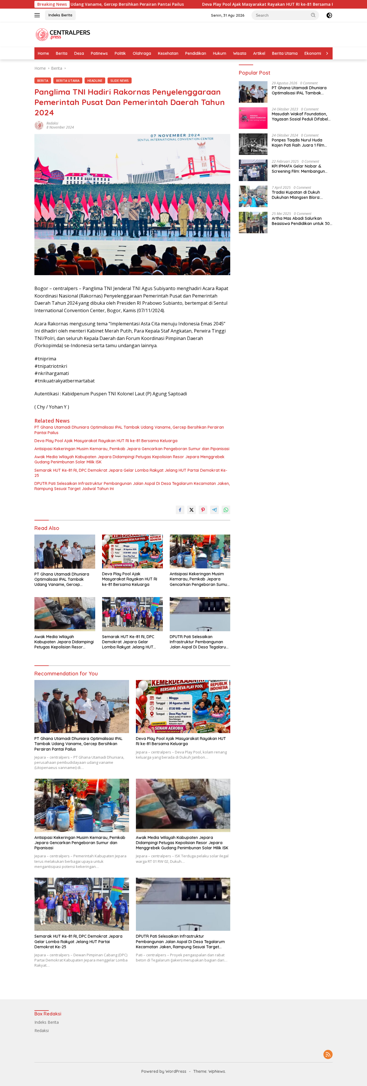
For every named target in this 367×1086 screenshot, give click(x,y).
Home (43, 53)
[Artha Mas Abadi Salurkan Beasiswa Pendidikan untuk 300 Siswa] (253, 222)
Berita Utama (285, 53)
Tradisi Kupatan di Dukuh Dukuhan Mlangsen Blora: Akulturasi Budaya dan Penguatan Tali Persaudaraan (300, 195)
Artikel (259, 53)
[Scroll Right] (327, 53)
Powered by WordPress (163, 1071)
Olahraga (142, 53)
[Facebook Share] (180, 510)
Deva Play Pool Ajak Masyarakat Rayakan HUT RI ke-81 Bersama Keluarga (226, 4)
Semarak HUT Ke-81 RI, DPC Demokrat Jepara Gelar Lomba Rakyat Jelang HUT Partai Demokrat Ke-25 (130, 473)
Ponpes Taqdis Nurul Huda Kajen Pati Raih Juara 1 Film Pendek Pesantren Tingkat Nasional (298, 142)
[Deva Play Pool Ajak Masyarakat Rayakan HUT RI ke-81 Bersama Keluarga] (132, 552)
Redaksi (52, 123)
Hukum (219, 53)
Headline (94, 80)
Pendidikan (195, 53)
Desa (79, 53)
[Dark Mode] (329, 15)
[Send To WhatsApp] (226, 510)
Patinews (99, 53)
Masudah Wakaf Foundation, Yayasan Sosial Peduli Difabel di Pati (300, 116)
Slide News (119, 80)
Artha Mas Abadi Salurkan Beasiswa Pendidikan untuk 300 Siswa (302, 221)
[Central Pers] (63, 34)
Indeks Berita (60, 15)
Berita (61, 53)
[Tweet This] (191, 510)
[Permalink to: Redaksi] (39, 125)
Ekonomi (312, 53)
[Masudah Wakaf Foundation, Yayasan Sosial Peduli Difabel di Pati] (253, 118)
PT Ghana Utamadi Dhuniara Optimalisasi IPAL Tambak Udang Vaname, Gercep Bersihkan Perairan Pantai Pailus (129, 430)
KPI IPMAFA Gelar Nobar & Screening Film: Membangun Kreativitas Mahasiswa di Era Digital (299, 169)
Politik (120, 53)
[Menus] (38, 15)
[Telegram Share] (214, 510)
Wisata (239, 53)
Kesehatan (168, 53)
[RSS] (328, 1055)
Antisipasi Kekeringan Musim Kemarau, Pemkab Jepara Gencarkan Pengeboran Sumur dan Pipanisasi (131, 448)
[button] (313, 15)
